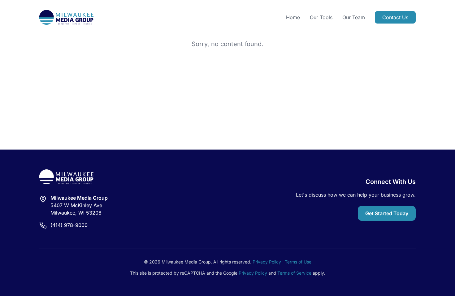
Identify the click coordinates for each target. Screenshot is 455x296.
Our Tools (321, 17)
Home (293, 17)
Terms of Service (294, 273)
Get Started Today (386, 213)
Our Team (353, 17)
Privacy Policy (267, 261)
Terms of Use (298, 261)
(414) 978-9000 (69, 225)
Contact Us (395, 17)
